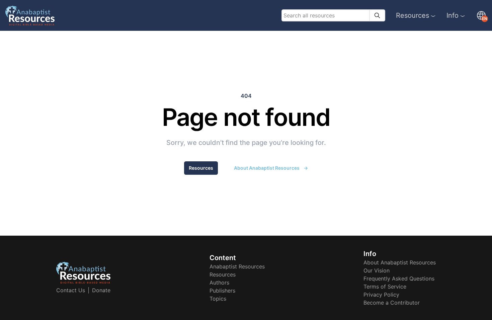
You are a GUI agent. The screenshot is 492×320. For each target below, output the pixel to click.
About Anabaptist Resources (271, 168)
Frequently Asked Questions (398, 278)
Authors (219, 282)
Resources (412, 15)
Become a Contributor (391, 302)
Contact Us (70, 290)
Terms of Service (384, 286)
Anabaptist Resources (237, 266)
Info (452, 15)
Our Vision (376, 270)
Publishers (222, 290)
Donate (101, 290)
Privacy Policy (381, 294)
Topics (218, 298)
